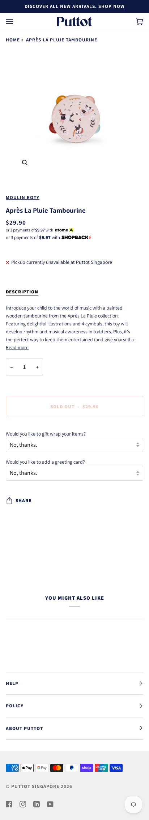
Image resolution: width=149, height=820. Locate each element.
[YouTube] (50, 804)
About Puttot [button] (24, 728)
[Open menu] (16, 21)
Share (23, 500)
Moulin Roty (22, 197)
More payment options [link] (29, 425)
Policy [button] (15, 706)
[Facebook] (9, 804)
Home (13, 40)
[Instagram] (23, 804)
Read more (17, 347)
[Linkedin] (36, 804)
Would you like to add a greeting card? (45, 462)
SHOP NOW (111, 6)
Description (22, 292)
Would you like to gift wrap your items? (46, 434)
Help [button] (12, 683)
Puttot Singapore (35, 786)
